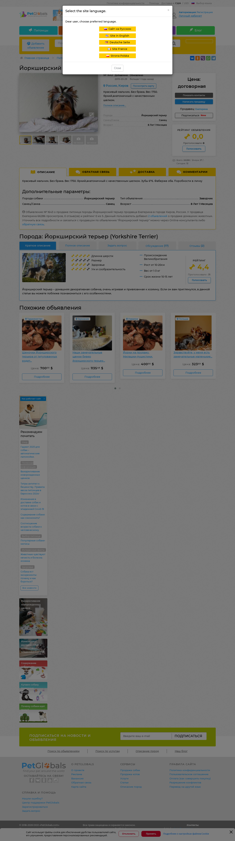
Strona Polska (119, 55)
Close (117, 68)
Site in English (119, 35)
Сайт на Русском (119, 29)
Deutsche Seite (119, 42)
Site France (119, 49)
